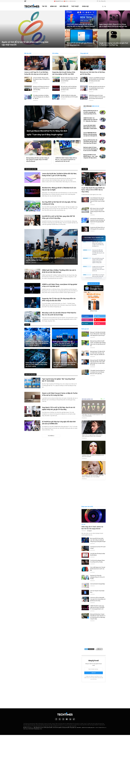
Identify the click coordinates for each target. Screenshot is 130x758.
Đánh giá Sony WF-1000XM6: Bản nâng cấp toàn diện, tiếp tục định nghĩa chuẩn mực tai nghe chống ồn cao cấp (97, 362)
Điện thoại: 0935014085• (28, 728)
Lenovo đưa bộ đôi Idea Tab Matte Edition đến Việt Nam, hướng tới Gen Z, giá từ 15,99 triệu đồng (59, 175)
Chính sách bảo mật (99, 677)
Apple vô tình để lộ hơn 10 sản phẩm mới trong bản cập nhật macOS (25, 43)
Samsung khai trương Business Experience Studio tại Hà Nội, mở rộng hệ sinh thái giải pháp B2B (97, 220)
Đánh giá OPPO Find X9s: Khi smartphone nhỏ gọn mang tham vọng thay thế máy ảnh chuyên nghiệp (90, 141)
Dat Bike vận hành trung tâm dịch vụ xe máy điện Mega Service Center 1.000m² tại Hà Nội (97, 88)
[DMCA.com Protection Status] (89, 649)
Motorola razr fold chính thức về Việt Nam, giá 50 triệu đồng (92, 73)
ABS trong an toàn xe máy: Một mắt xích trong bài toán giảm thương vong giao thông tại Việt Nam (97, 211)
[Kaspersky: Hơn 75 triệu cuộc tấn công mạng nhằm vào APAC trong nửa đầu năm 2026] (32, 302)
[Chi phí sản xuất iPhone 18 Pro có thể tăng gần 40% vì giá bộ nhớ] (85, 229)
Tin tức (44, 6)
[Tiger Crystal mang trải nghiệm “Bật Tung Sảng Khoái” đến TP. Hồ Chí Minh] (32, 383)
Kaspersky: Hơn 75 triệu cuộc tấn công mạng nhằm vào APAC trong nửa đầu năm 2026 (58, 300)
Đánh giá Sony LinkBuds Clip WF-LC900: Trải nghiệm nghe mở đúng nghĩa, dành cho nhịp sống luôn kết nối (98, 343)
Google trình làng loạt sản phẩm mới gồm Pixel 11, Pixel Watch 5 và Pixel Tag (113, 44)
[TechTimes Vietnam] (32, 6)
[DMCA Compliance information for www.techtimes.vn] (99, 649)
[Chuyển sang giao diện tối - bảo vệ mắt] (103, 6)
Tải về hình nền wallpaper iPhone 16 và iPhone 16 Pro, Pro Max (97, 561)
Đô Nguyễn (28, 262)
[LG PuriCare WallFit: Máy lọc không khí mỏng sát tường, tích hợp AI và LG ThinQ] (28, 79)
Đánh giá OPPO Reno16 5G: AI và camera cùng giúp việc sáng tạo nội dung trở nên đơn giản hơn (90, 112)
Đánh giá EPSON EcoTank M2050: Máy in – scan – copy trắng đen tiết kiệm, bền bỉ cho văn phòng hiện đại (90, 156)
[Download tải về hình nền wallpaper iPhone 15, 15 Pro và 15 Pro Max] (85, 577)
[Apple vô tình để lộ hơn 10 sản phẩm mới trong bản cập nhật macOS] (32, 29)
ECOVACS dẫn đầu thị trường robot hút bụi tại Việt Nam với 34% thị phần (69, 96)
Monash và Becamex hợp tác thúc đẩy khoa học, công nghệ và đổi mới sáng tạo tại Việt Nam (69, 79)
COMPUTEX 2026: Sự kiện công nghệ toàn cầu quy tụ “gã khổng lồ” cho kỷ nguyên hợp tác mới (97, 607)
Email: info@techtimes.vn (100, 727)
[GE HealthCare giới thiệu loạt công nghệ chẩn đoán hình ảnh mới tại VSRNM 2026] (32, 425)
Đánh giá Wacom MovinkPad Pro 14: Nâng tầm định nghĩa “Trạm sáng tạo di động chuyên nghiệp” (47, 132)
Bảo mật (84, 524)
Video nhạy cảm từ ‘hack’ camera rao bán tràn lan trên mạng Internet (92, 528)
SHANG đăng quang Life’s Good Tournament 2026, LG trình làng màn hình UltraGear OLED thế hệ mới (97, 97)
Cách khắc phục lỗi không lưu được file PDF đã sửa (97, 554)
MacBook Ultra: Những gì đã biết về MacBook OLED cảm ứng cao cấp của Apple (59, 189)
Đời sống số (64, 6)
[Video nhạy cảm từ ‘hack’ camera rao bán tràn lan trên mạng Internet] (94, 516)
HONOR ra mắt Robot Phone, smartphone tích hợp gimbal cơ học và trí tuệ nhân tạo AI (59, 285)
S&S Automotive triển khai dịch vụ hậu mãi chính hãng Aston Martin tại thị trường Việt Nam (50, 259)
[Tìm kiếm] (105, 6)
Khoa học (85, 6)
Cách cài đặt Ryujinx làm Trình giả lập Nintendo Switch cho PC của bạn (97, 569)
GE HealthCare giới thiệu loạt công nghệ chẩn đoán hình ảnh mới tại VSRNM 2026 (59, 423)
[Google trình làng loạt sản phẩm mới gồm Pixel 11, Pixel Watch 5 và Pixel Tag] (114, 38)
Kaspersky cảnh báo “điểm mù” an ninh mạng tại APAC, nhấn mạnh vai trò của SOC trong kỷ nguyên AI (37, 343)
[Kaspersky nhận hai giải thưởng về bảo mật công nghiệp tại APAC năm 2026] (65, 63)
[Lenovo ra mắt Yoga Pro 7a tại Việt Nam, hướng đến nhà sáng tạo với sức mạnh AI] (37, 63)
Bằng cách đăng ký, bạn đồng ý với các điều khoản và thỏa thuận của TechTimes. (93, 678)
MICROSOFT (85, 251)
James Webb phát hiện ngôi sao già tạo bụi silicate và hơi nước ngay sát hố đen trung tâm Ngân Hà (97, 200)
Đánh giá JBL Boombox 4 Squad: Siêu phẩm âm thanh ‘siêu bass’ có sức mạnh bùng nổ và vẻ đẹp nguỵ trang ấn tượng (97, 616)
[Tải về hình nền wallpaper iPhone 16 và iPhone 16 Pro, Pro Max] (85, 562)
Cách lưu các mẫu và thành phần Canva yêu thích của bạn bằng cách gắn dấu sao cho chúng (97, 599)
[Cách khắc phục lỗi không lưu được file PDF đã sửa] (85, 555)
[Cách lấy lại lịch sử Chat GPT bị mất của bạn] (85, 548)
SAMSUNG (85, 243)
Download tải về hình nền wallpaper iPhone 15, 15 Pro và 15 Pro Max (97, 577)
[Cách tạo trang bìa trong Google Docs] (85, 592)
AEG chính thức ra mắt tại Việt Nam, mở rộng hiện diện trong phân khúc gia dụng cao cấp (69, 88)
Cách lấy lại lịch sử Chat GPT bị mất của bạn (98, 547)
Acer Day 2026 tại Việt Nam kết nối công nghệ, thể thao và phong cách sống (59, 203)
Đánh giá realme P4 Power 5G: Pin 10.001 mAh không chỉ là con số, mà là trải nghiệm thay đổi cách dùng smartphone (90, 149)
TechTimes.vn (30, 727)
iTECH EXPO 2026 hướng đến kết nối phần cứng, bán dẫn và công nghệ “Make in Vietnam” (81, 25)
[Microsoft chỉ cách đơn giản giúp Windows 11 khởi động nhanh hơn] (81, 38)
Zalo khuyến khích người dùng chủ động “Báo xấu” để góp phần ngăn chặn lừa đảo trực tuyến (64, 364)
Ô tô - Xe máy (29, 255)
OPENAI (84, 268)
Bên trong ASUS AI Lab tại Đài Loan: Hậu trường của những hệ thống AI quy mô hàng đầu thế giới (97, 540)
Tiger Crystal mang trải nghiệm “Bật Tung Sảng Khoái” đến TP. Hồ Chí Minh (58, 380)
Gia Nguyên (89, 530)
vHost (40, 728)
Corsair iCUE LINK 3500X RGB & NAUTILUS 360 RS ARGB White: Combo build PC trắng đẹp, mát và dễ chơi (90, 127)
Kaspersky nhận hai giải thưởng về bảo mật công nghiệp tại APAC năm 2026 (63, 73)
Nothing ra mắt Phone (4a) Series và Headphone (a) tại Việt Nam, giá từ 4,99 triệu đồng (41, 88)
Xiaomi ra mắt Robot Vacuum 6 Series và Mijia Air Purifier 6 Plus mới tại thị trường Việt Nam (60, 394)
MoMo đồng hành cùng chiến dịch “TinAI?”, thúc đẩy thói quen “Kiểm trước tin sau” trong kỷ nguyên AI (63, 343)
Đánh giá (53, 6)
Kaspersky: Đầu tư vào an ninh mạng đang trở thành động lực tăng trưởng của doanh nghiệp (36, 364)
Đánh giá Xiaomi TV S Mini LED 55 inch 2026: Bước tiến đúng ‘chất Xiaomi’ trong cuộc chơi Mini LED (97, 353)
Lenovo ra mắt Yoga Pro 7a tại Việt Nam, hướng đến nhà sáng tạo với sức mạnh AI (36, 73)
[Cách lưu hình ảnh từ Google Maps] (85, 585)
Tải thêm (50, 435)
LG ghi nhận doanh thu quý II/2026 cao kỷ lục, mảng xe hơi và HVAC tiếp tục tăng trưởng (93, 190)
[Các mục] (25, 1)
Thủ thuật (75, 6)
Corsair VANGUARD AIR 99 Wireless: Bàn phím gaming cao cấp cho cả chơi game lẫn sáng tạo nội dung (90, 134)
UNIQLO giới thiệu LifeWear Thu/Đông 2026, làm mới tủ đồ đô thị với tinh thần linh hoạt (59, 271)
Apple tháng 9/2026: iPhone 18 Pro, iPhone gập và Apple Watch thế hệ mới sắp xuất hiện (113, 25)
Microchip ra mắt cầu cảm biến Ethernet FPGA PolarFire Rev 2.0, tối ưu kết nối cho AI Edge (59, 314)
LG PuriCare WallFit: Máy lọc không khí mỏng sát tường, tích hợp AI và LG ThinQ (41, 79)
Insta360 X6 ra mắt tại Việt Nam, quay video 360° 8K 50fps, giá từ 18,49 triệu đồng (58, 217)
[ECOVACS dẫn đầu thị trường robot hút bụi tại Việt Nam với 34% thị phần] (56, 97)
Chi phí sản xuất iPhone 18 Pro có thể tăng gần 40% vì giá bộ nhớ (97, 228)
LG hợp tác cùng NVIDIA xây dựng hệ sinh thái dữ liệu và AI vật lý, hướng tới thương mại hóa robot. (97, 79)
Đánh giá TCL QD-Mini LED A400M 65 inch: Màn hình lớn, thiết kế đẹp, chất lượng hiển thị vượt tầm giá (98, 334)
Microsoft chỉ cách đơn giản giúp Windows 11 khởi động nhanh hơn (80, 44)
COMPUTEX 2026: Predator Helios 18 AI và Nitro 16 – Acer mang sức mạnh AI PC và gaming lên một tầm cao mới (66, 159)
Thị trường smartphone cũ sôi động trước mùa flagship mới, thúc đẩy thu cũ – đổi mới (41, 97)
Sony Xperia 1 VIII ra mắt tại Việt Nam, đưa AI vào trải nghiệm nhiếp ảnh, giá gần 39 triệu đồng (58, 408)
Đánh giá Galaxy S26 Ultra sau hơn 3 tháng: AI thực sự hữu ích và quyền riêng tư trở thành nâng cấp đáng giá (37, 159)
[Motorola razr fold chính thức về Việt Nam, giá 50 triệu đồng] (93, 63)
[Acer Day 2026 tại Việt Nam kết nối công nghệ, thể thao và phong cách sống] (32, 206)
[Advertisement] (94, 388)
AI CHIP (84, 276)
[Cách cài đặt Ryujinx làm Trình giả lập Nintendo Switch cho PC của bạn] (85, 569)
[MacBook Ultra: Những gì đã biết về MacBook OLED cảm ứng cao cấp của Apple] (32, 191)
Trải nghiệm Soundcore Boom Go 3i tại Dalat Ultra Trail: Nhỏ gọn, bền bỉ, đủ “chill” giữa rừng (97, 372)
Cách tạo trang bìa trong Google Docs (97, 591)
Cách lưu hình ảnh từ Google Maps (97, 584)
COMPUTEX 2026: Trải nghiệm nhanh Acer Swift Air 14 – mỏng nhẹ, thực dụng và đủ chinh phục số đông (90, 119)
